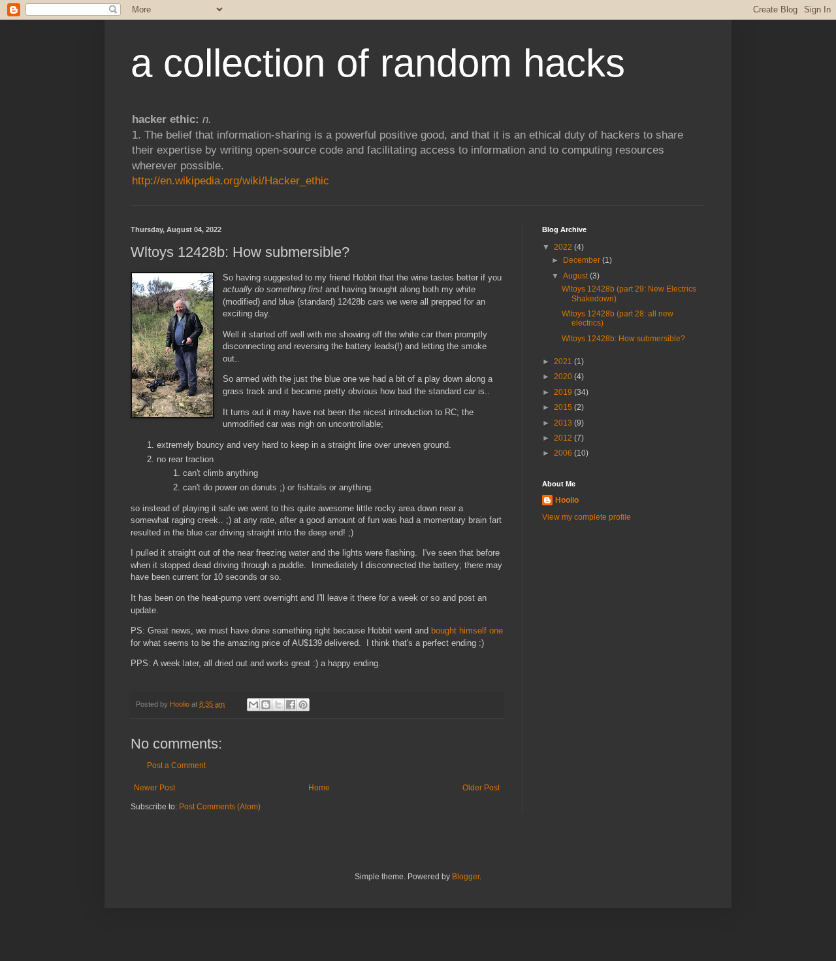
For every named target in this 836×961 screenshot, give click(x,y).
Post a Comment (176, 765)
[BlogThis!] (265, 704)
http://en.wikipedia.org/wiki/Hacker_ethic (230, 181)
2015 (564, 407)
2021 (564, 361)
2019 (564, 392)
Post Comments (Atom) (220, 806)
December (582, 260)
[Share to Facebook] (290, 704)
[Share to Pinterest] (303, 704)
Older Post (481, 787)
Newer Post (154, 787)
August (576, 275)
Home (319, 787)
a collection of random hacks (378, 63)
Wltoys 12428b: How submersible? (623, 338)
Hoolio (180, 704)
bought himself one (467, 630)
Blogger (465, 876)
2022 (564, 247)
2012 (564, 438)
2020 (564, 376)
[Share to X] (278, 704)
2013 (564, 423)
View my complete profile (586, 517)
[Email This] (253, 704)
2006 (564, 453)
